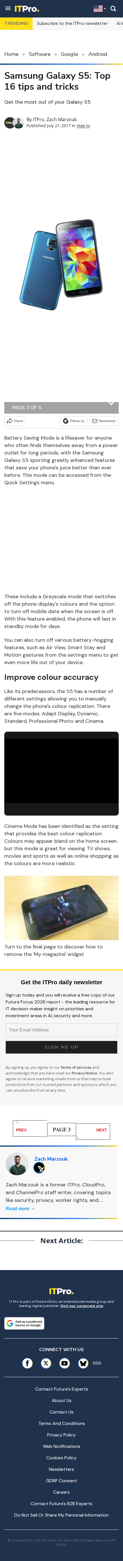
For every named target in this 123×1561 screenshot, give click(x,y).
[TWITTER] (40, 1168)
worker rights (71, 1200)
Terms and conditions (61, 1423)
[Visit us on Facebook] (27, 1363)
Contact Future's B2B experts (61, 1504)
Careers (61, 1492)
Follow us (77, 420)
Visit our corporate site (81, 1306)
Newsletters (61, 1469)
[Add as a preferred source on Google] (24, 1323)
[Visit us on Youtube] (64, 1363)
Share (18, 420)
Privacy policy (61, 1435)
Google (69, 54)
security (24, 1200)
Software (40, 54)
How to (83, 125)
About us (62, 1400)
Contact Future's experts (61, 1389)
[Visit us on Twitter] (46, 1363)
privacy (44, 1200)
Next (101, 1130)
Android (97, 54)
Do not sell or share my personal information (61, 1515)
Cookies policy (61, 1458)
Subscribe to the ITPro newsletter (72, 23)
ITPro (38, 119)
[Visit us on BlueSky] (81, 1363)
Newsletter (107, 420)
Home (11, 54)
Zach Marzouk (62, 119)
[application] (61, 771)
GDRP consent (61, 1481)
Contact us (61, 1412)
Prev (21, 1130)
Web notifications (61, 1446)
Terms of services (76, 1067)
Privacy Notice (84, 1073)
